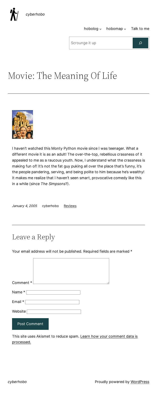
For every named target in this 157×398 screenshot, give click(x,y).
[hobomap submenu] (125, 29)
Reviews (70, 206)
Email (18, 302)
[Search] (140, 43)
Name (18, 292)
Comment (22, 282)
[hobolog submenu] (100, 29)
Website (19, 311)
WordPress (140, 382)
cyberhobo (35, 14)
